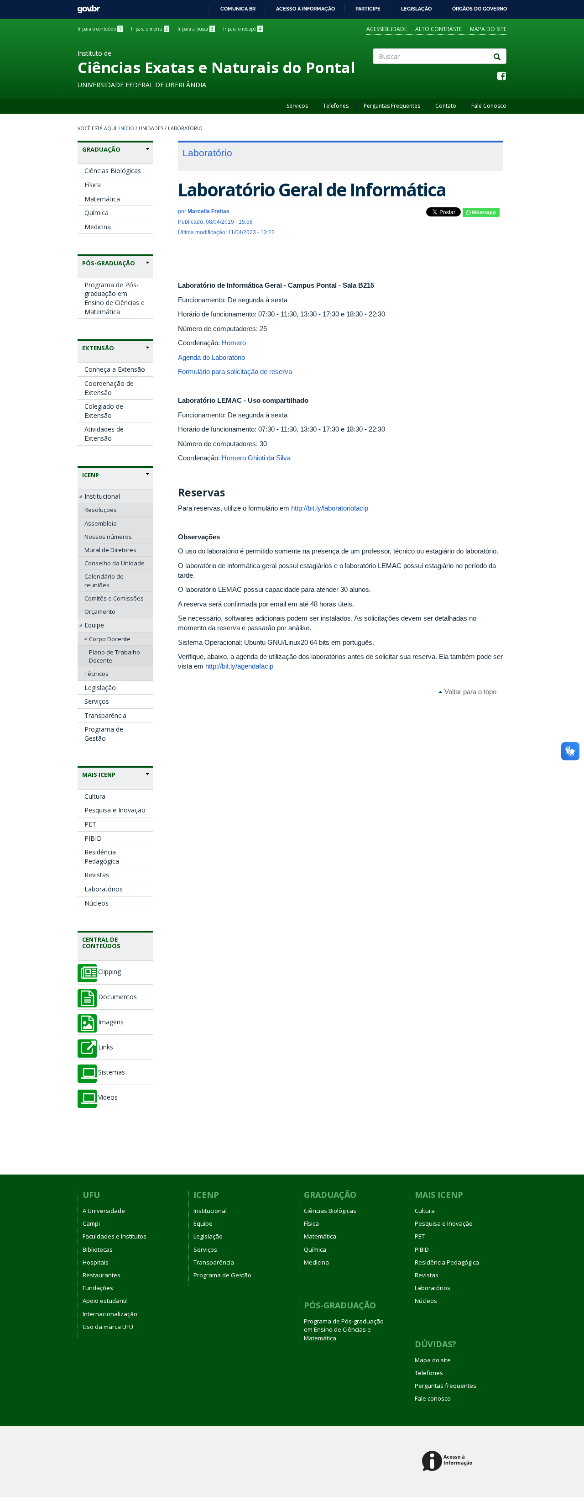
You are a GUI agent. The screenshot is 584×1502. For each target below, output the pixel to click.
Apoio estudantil (105, 1300)
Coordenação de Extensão (109, 388)
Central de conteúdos (101, 942)
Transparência (105, 715)
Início (126, 128)
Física (92, 184)
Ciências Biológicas (112, 170)
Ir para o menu (149, 29)
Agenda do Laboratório (211, 357)
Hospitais (96, 1262)
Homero (234, 343)
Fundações (98, 1288)
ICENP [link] (90, 475)
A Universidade (104, 1211)
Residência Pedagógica (101, 856)
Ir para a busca (195, 29)
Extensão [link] (98, 348)
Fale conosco (433, 1398)
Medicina (97, 226)
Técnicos (96, 673)
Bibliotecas (98, 1249)
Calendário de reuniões (104, 580)
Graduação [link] (101, 149)
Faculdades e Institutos (114, 1236)
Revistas (96, 874)
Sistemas (111, 1072)
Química (96, 212)
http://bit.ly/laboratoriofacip (329, 508)
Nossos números (108, 536)
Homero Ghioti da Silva (256, 458)
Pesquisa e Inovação (115, 810)
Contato (445, 106)
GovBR (85, 6)
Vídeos (108, 1097)
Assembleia (100, 523)
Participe (368, 8)
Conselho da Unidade (114, 563)
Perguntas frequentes (445, 1385)
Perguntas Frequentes (392, 106)
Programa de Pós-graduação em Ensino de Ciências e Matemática (114, 298)
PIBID (93, 838)
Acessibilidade (386, 29)
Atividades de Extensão (104, 434)
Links (105, 1047)
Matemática (102, 199)
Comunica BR (238, 8)
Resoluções (100, 510)
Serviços (297, 106)
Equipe (94, 625)
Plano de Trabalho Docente (114, 656)
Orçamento (99, 611)
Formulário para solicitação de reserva (235, 371)
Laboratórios (103, 889)
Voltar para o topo (469, 692)
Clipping (109, 972)
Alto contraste (438, 29)
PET (90, 824)
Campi (91, 1223)
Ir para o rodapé (242, 29)
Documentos (117, 997)
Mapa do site (488, 29)
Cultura (94, 796)
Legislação (416, 8)
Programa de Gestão (103, 734)
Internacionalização (110, 1314)
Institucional (102, 496)
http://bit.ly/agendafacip (239, 666)
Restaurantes (101, 1275)
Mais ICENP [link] (98, 774)
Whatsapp (483, 212)
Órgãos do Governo (479, 8)
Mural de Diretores (110, 550)
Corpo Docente (109, 639)
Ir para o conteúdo (99, 29)
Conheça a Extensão (114, 369)
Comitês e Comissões (114, 598)
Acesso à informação (305, 8)
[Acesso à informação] (448, 1461)
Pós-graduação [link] (108, 263)
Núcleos (96, 903)
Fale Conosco (488, 106)
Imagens (111, 1022)
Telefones (336, 106)
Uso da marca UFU (108, 1327)
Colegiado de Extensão (103, 411)
